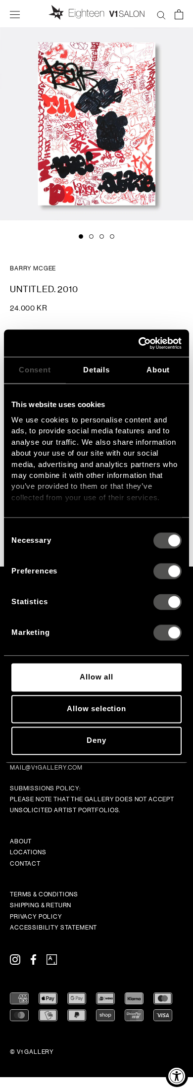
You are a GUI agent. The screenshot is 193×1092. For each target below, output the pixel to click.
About (21, 841)
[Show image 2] (91, 236)
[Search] (161, 13)
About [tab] (158, 369)
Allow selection (96, 709)
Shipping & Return (40, 905)
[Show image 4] (112, 236)
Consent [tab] (35, 369)
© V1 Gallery (32, 1051)
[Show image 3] (101, 236)
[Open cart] (179, 13)
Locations (28, 852)
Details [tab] (96, 369)
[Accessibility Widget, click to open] (177, 1076)
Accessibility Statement (53, 927)
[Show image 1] (81, 236)
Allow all (96, 677)
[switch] (167, 571)
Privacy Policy (36, 916)
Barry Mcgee (33, 268)
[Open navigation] (15, 13)
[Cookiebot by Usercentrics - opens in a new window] (139, 343)
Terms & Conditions (44, 894)
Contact (25, 863)
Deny (96, 740)
